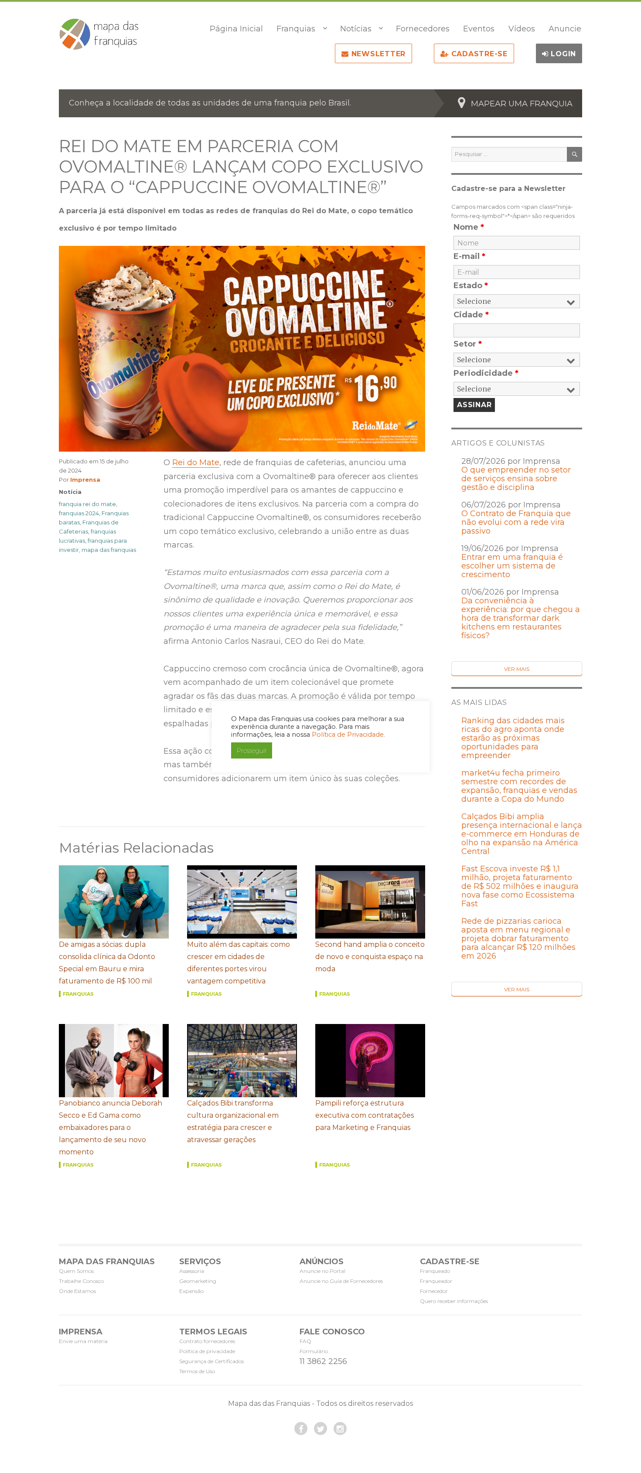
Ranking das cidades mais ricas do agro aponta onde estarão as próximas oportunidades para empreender (513, 738)
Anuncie (565, 29)
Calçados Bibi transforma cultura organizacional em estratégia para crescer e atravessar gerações (233, 1121)
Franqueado (435, 1271)
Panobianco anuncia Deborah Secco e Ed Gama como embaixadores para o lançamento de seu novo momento (110, 1127)
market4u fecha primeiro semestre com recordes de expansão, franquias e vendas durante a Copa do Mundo (519, 786)
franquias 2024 (79, 513)
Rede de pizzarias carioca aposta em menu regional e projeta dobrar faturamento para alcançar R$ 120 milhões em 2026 (518, 938)
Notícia (70, 491)
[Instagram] (340, 1428)
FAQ (305, 1341)
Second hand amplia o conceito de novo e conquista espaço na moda (370, 956)
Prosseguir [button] (251, 750)
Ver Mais (516, 669)
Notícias (356, 29)
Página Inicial (236, 29)
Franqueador (436, 1281)
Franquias (295, 29)
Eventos (478, 29)
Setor (467, 344)
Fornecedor (434, 1291)
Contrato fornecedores (207, 1341)
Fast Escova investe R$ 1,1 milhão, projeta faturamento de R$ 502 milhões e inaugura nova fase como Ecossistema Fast (520, 886)
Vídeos (521, 29)
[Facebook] (300, 1428)
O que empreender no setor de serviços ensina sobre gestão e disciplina (516, 478)
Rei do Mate (195, 462)
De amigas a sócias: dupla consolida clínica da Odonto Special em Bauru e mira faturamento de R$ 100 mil (107, 962)
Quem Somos (76, 1271)
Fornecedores (423, 29)
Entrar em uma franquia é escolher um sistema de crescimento (512, 565)
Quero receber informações (454, 1301)
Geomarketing (197, 1281)
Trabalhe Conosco (81, 1281)
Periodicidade (485, 373)
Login (562, 54)
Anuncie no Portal (322, 1271)
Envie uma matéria (83, 1341)
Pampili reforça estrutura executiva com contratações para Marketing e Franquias (364, 1115)
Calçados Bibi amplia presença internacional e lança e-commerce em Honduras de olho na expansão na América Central (521, 834)
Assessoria (191, 1271)
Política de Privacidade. (348, 734)
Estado (470, 285)
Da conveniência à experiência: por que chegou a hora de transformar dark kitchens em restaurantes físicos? (520, 618)
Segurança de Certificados (211, 1361)
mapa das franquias (109, 549)
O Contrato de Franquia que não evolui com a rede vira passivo (516, 522)
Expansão (191, 1291)
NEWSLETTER (377, 54)
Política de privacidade (207, 1351)
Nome (468, 227)
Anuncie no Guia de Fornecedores (341, 1281)
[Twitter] (320, 1428)
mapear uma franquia (522, 104)
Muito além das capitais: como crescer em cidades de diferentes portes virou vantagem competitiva (238, 962)
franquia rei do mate (87, 503)
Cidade (471, 314)
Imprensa (85, 479)
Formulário (314, 1351)
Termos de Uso (197, 1371)
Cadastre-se (478, 54)
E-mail (469, 256)
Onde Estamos (77, 1291)
